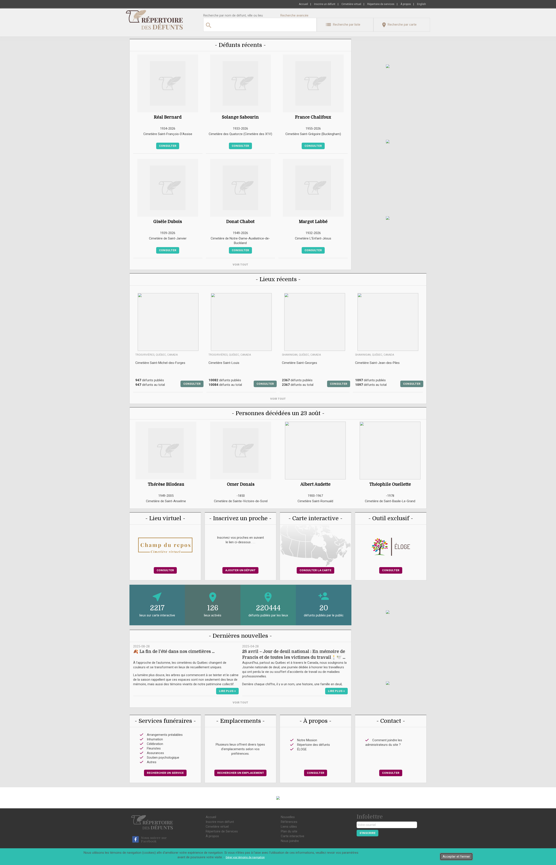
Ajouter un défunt (240, 570)
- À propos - (315, 721)
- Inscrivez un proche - (240, 518)
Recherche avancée (294, 15)
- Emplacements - (240, 721)
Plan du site (289, 831)
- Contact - (390, 721)
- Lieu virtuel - (165, 518)
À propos (405, 4)
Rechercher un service (165, 772)
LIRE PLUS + (227, 691)
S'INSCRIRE (367, 833)
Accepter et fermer (456, 856)
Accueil (303, 4)
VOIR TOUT (240, 264)
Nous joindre (290, 841)
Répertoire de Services (222, 831)
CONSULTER (192, 383)
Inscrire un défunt (324, 4)
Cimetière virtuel (351, 4)
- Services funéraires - (165, 721)
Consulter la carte (315, 570)
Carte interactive (292, 836)
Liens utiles (289, 827)
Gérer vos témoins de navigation (245, 857)
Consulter (167, 145)
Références (289, 822)
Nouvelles (288, 817)
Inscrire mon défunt (220, 822)
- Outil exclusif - (390, 518)
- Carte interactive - (315, 518)
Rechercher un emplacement (240, 772)
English (421, 4)
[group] (166, 465)
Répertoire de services (380, 4)
